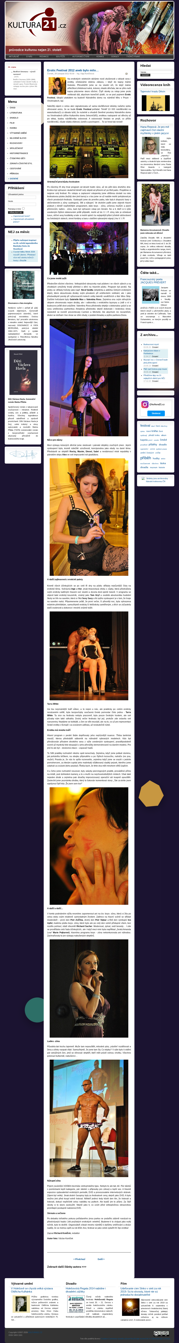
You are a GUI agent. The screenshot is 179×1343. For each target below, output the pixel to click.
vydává (159, 449)
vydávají (143, 435)
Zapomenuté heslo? (21, 216)
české (163, 439)
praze (164, 449)
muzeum (153, 467)
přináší (151, 435)
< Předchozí (79, 1259)
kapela (144, 439)
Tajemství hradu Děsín (152, 91)
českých (150, 453)
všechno (155, 463)
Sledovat (156, 413)
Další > (101, 1259)
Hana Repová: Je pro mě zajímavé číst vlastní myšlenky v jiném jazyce (154, 130)
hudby (156, 458)
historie (162, 467)
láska (163, 463)
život (161, 431)
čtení (158, 426)
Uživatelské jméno (16, 194)
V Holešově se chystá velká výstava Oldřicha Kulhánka (32, 1290)
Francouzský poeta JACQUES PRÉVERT (153, 281)
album (163, 435)
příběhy (153, 444)
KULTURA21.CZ (35, 1332)
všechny (164, 426)
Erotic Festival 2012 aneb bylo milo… (73, 70)
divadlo (163, 444)
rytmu (142, 431)
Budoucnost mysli (151, 344)
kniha (155, 430)
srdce (163, 459)
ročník (152, 449)
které (148, 431)
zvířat (157, 453)
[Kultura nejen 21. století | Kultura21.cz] (89, 28)
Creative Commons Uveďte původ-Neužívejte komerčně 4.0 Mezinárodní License (135, 1339)
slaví (153, 426)
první (150, 440)
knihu (157, 435)
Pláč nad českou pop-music (155, 369)
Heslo (10, 201)
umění (143, 453)
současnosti (145, 463)
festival (145, 425)
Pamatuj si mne (14, 209)
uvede (156, 440)
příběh (145, 458)
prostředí (144, 445)
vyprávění (144, 449)
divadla (144, 467)
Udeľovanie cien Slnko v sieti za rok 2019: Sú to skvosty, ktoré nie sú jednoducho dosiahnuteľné (140, 1291)
